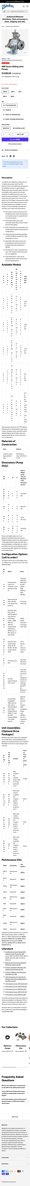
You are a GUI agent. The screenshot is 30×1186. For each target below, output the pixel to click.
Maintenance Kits (21, 1047)
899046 (22, 903)
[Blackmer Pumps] (7, 1037)
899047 (22, 916)
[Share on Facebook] (10, 156)
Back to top (15, 1117)
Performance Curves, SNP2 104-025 (15, 989)
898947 (22, 909)
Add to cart (20, 134)
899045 (22, 892)
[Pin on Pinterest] (14, 156)
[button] (24, 6)
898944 (22, 872)
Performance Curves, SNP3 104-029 (15, 994)
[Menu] (27, 6)
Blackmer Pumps (7, 1047)
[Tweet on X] (7, 156)
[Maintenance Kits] (21, 1037)
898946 (22, 898)
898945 (22, 886)
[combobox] (15, 11)
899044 (22, 879)
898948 (22, 923)
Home (3, 26)
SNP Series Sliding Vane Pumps (12, 26)
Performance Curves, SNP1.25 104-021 (16, 984)
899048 (22, 929)
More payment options (15, 144)
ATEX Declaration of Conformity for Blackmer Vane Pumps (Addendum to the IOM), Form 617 (16, 979)
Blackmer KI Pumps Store (10, 1181)
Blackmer (4, 58)
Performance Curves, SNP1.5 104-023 (16, 986)
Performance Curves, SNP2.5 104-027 (16, 992)
